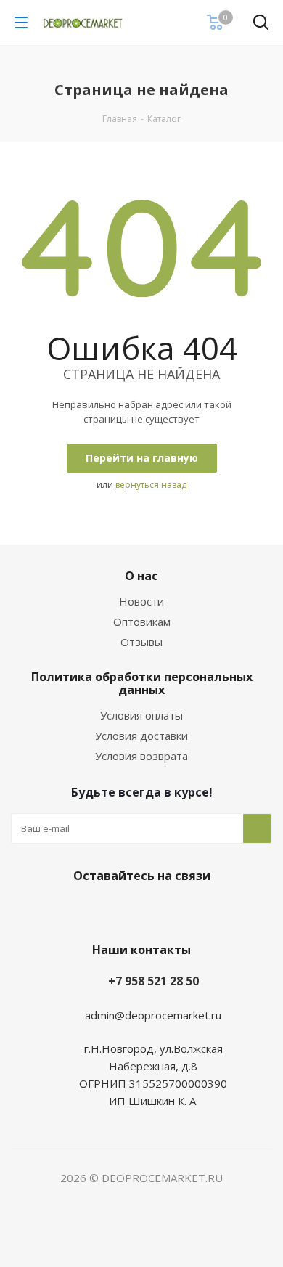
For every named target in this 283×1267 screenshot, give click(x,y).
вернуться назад (150, 484)
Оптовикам (142, 621)
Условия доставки (141, 735)
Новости (141, 601)
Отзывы (141, 642)
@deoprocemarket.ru (168, 1015)
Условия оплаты (141, 715)
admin (100, 1015)
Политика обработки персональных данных (142, 683)
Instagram (156, 909)
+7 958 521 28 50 (153, 981)
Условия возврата (141, 756)
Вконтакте (119, 909)
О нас (141, 576)
